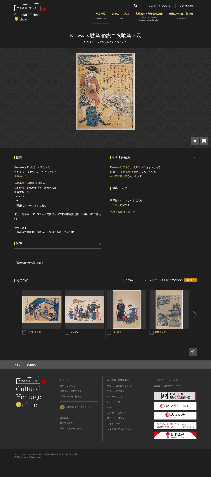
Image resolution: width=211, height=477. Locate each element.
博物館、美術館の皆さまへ (120, 386)
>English (189, 5)
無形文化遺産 (66, 423)
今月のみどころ (114, 396)
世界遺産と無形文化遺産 (149, 16)
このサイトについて (159, 5)
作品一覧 (100, 16)
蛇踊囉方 (74, 332)
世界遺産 (64, 418)
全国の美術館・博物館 (181, 16)
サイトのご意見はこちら (119, 429)
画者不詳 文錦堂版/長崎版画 (29, 183)
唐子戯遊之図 (34, 332)
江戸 (26, 176)
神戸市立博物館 (118, 176)
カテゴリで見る (120, 16)
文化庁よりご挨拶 (115, 391)
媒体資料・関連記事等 (118, 380)
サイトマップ (113, 423)
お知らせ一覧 (113, 402)
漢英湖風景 (160, 332)
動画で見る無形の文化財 (72, 428)
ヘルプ (110, 407)
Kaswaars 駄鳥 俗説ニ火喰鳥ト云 (128, 167)
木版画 (18, 176)
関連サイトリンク (115, 418)
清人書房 (117, 332)
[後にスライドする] (193, 314)
